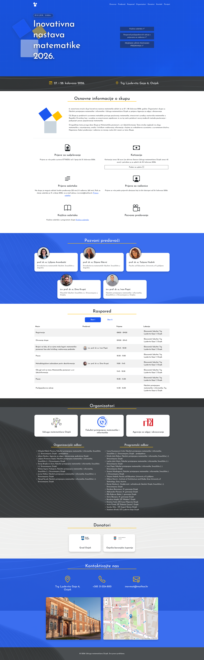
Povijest (167, 4)
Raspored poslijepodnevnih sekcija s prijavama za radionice (137, 36)
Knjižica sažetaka (136, 29)
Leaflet (137, 639)
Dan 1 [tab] (93, 320)
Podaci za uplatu (135, 167)
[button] (130, 616)
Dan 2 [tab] (109, 320)
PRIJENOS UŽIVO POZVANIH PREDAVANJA (137, 44)
